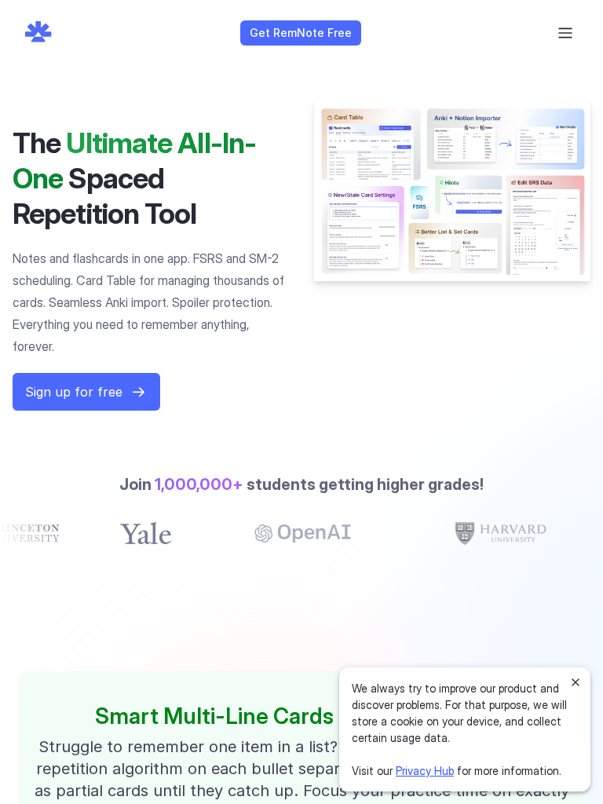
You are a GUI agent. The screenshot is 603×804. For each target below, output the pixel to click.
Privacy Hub (425, 770)
